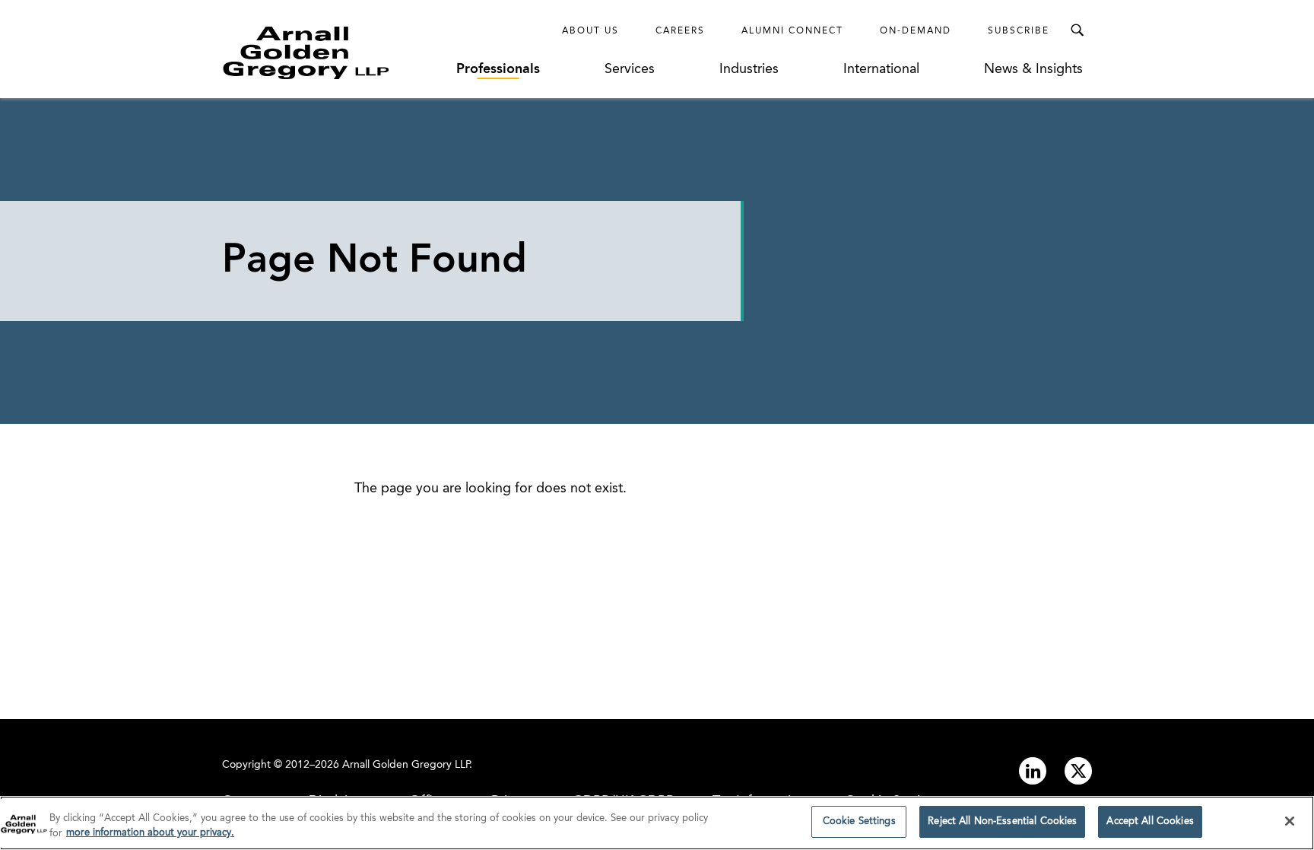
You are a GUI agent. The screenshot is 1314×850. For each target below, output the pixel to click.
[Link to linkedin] (1032, 771)
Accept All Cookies (1149, 821)
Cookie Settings (859, 821)
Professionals (498, 69)
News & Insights (1033, 69)
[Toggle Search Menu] (1077, 30)
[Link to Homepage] (334, 52)
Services (630, 69)
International (881, 69)
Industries (749, 69)
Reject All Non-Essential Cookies (1002, 821)
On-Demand (915, 31)
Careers (680, 31)
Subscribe (1018, 31)
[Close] (1289, 821)
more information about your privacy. (150, 834)
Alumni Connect (792, 31)
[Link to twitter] (1078, 771)
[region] (657, 823)
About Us (590, 31)
